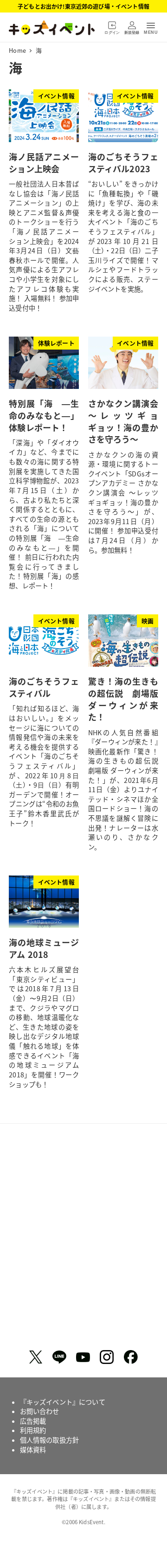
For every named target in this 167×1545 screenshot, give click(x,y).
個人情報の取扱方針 (49, 1440)
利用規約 (33, 1430)
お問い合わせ (39, 1411)
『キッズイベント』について (62, 1402)
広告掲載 (33, 1421)
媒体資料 (33, 1449)
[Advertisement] (83, 1240)
